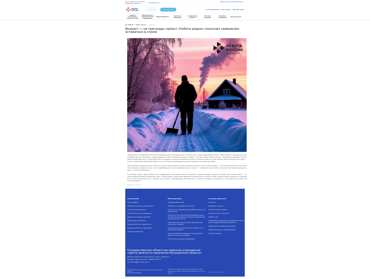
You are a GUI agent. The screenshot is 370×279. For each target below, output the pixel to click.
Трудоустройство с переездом (139, 228)
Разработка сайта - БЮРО (216, 272)
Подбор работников (176, 202)
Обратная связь (238, 9)
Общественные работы (136, 221)
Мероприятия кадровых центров (221, 226)
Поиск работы (133, 202)
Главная (130, 25)
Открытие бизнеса (162, 16)
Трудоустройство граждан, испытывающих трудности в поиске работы (185, 234)
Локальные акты (215, 233)
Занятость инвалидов (177, 16)
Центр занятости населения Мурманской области (135, 2)
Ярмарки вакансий (135, 231)
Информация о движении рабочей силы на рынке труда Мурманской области (226, 221)
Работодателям (168, 9)
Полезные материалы (222, 16)
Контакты (212, 202)
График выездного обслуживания (222, 230)
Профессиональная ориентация (140, 206)
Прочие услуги (236, 16)
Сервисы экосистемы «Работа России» (133, 16)
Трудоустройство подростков (139, 224)
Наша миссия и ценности (218, 213)
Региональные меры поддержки (181, 239)
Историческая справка (217, 210)
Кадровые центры (215, 206)
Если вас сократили (207, 16)
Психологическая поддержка (139, 213)
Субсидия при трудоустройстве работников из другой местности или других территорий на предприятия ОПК (186, 217)
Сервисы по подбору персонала (181, 206)
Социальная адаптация (136, 210)
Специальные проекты (192, 16)
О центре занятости (212, 9)
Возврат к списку (134, 185)
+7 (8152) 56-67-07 (154, 3)
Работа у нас (213, 217)
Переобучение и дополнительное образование (148, 16)
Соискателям (151, 9)
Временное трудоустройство (139, 217)
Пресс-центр (225, 9)
